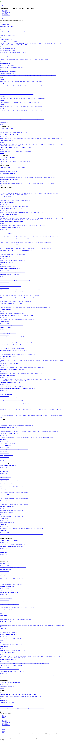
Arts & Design (4, 13)
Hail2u (3, 731)
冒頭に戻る (2, 153)
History (3, 3)
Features (3, 18)
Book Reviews (4, 17)
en (5, 716)
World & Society (5, 10)
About (3, 716)
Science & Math (5, 11)
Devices (3, 4)
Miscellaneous (4, 16)
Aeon (3, 732)
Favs (3, 5)
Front (3, 715)
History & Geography (5, 14)
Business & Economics (6, 15)
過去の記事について (4, 122)
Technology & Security (6, 12)
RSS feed (1, 124)
